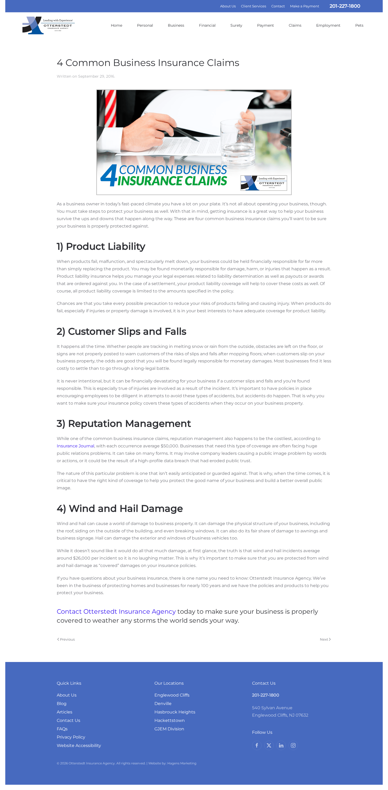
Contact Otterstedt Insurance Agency (116, 611)
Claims (295, 25)
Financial (207, 25)
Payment (265, 25)
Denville (163, 703)
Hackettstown (169, 720)
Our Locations (169, 683)
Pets (359, 25)
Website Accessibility (79, 745)
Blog (62, 703)
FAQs (62, 728)
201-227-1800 (345, 6)
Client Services (253, 6)
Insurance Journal (75, 445)
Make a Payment (304, 6)
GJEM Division (169, 728)
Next (324, 639)
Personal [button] (145, 25)
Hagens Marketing (181, 763)
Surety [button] (236, 25)
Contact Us (68, 720)
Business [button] (176, 25)
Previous (67, 639)
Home (116, 25)
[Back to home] (48, 25)
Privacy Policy (71, 737)
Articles (64, 712)
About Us (228, 6)
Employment (328, 25)
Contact (278, 6)
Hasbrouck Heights (174, 712)
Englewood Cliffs (172, 695)
